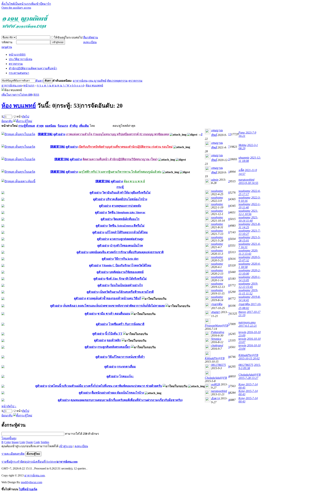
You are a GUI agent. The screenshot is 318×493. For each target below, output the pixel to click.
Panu (242, 132)
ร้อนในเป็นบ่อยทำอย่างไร (126, 285)
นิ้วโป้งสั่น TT (113, 333)
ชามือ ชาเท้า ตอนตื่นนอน (113, 313)
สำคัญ (74, 125)
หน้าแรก (17, 54)
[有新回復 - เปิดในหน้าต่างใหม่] (2, 193)
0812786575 (218, 364)
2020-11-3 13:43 (248, 252)
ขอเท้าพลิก (114, 340)
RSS (36, 94)
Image (15, 442)
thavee (242, 311)
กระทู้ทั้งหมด (26, 125)
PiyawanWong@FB (216, 325)
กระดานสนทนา (19, 73)
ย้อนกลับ (7, 121)
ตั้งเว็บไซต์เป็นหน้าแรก (15, 3)
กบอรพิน (216, 304)
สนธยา (215, 312)
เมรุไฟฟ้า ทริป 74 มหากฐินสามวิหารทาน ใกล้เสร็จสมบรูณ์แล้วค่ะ (120, 171)
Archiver (51, 461)
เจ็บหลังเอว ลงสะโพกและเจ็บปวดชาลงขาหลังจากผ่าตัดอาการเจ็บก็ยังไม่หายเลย (114, 305)
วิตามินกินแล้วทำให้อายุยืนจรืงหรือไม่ (126, 192)
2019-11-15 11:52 (248, 292)
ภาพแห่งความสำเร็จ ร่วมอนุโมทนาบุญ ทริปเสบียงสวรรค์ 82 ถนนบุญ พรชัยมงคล (117, 134)
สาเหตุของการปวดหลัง (126, 205)
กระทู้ (120, 187)
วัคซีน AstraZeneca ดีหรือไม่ (126, 225)
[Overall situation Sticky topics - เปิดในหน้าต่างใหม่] (18, 134)
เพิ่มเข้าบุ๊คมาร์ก (40, 3)
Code (37, 442)
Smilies (45, 442)
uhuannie (244, 157)
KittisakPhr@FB (215, 358)
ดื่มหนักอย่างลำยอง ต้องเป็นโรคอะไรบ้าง (117, 392)
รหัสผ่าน (6, 42)
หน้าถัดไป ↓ (8, 406)
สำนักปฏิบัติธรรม (33, 68)
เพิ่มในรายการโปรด (17, 94)
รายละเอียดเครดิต (12, 453)
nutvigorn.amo (247, 322)
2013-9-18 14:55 (248, 183)
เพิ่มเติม (84, 125)
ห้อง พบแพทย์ (94, 85)
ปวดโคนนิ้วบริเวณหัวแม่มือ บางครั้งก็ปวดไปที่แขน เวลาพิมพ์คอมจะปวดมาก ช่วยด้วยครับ (105, 385)
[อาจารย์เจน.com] (25, 30)
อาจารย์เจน (80, 80)
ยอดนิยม (50, 125)
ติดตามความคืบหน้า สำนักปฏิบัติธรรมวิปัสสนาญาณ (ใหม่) (120, 159)
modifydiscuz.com (31, 482)
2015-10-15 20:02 (249, 358)
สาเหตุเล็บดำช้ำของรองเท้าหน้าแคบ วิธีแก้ (114, 298)
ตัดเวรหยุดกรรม (117, 80)
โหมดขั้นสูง (8, 438)
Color (7, 442)
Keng (242, 384)
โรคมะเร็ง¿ (126, 376)
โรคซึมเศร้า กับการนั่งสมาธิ (126, 324)
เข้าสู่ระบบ (66, 446)
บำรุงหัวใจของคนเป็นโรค (126, 245)
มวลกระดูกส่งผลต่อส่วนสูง (126, 238)
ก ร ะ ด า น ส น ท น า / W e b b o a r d (60, 85)
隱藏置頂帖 (45, 134)
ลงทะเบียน (90, 42)
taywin (242, 332)
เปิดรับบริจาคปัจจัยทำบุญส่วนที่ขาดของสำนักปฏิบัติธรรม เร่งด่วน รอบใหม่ (125, 146)
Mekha (242, 145)
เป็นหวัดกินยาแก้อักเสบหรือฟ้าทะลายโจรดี (126, 291)
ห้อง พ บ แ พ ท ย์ (134, 181)
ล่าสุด (40, 125)
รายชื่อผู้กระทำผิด (12, 461)
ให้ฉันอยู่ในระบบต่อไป (68, 37)
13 (229, 134)
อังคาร (215, 398)
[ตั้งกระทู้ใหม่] (22, 121)
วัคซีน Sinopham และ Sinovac (126, 212)
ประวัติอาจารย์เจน (20, 59)
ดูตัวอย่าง (59, 134)
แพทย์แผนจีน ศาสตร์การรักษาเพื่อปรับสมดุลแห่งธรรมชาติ (126, 252)
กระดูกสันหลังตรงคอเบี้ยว (113, 346)
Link (22, 442)
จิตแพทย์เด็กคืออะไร (126, 219)
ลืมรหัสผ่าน (90, 37)
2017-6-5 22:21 (248, 325)
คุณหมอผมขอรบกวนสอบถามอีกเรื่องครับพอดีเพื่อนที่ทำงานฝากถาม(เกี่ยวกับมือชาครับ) (126, 400)
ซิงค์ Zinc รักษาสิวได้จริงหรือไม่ (126, 278)
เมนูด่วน (6, 47)
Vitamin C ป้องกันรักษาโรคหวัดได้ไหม (126, 265)
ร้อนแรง (63, 125)
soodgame (217, 190)
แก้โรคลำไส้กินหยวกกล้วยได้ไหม (126, 232)
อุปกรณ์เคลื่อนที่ (35, 461)
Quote (29, 442)
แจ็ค (241, 170)
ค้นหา (39, 80)
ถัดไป (25, 116)
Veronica (216, 338)
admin (214, 179)
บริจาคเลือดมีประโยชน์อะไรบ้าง (126, 199)
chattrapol (217, 345)
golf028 (215, 384)
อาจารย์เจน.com (11, 85)
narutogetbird (246, 179)
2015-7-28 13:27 (248, 377)
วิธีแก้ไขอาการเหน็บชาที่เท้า (126, 356)
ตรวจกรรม (16, 63)
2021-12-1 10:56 (248, 212)
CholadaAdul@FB (216, 377)
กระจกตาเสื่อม (126, 366)
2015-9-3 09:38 (250, 366)
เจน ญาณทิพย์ (97, 80)
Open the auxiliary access (16, 7)
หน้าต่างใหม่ (9, 125)
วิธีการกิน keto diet (126, 258)
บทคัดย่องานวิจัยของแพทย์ (126, 272)
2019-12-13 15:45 (248, 285)
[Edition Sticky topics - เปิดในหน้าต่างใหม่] (18, 181)
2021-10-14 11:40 (248, 219)
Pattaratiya (217, 332)
